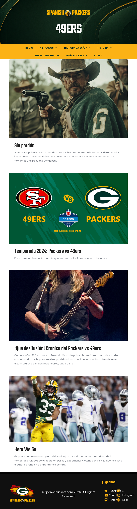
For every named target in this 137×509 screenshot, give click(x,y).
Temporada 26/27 (75, 48)
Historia (102, 48)
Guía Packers (75, 55)
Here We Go (25, 450)
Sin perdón (24, 146)
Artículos (47, 48)
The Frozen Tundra (47, 55)
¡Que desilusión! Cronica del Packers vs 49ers (57, 349)
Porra (98, 55)
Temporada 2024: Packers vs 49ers (47, 251)
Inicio (29, 48)
